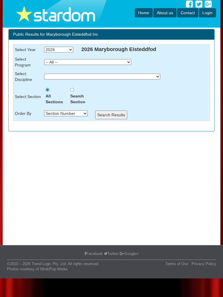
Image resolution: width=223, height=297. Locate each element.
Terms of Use (177, 264)
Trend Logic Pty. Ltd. (49, 264)
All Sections (54, 99)
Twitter (112, 253)
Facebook (94, 253)
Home (143, 12)
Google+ (132, 253)
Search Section (77, 99)
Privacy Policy (204, 264)
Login (207, 12)
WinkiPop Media (53, 269)
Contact (188, 12)
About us (165, 12)
